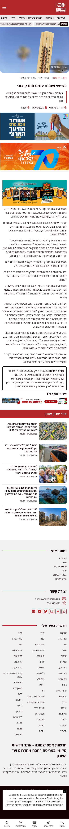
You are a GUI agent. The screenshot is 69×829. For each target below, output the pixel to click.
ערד (20, 644)
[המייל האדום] (20, 822)
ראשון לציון (17, 688)
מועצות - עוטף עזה (35, 702)
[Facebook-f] (57, 611)
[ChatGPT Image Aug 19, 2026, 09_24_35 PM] (34, 403)
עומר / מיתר (17, 638)
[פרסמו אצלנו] (48, 822)
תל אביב (18, 734)
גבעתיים (63, 696)
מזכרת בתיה (39, 707)
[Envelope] (33, 611)
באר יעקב (62, 667)
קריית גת (18, 661)
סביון (20, 632)
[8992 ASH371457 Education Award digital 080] (34, 139)
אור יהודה (62, 638)
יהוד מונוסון (39, 644)
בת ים (64, 684)
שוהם (19, 728)
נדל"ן (13, 18)
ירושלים (41, 667)
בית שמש (62, 679)
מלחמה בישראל (35, 18)
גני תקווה (62, 713)
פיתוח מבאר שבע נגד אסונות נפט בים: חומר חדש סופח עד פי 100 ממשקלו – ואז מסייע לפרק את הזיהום (21, 492)
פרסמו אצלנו (48, 826)
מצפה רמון (39, 713)
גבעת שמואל (61, 690)
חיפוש (62, 826)
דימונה (64, 719)
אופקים (63, 632)
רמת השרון (17, 717)
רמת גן (19, 711)
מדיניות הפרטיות (13, 804)
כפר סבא (40, 679)
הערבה (63, 725)
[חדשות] (7, 822)
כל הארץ (40, 673)
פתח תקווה (17, 650)
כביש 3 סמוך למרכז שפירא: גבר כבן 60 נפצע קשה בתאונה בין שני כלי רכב (21, 448)
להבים (41, 684)
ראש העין (18, 682)
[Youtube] (39, 611)
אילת (64, 650)
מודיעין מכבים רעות (36, 696)
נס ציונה (40, 719)
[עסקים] (34, 822)
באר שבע (62, 673)
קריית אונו (18, 655)
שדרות (19, 722)
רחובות (19, 699)
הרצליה (63, 731)
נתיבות (41, 725)
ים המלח (40, 655)
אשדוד (64, 655)
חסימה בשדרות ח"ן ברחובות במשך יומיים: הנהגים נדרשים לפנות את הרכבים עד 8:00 (22, 427)
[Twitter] (45, 611)
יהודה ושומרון (38, 650)
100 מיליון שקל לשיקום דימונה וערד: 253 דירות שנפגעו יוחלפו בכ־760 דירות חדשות (21, 512)
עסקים (34, 826)
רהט (20, 693)
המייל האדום (21, 826)
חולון (42, 632)
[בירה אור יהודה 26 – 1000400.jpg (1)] (34, 205)
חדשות (49, 18)
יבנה (42, 638)
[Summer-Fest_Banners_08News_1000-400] (34, 169)
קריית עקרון (17, 667)
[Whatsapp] (64, 611)
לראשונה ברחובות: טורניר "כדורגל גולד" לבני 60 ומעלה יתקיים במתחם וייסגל (22, 469)
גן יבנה (63, 707)
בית (65, 78)
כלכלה (22, 18)
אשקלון (63, 661)
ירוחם (41, 661)
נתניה (41, 731)
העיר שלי (61, 18)
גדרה (64, 702)
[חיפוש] (62, 822)
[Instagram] (51, 611)
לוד (43, 690)
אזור (65, 644)
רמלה (19, 705)
